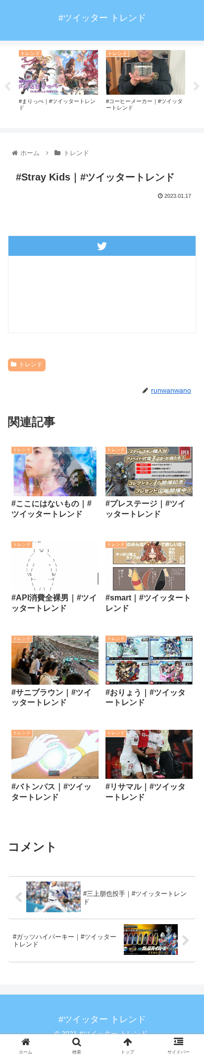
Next (197, 87)
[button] (183, 894)
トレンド (31, 364)
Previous (7, 87)
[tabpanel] (58, 85)
